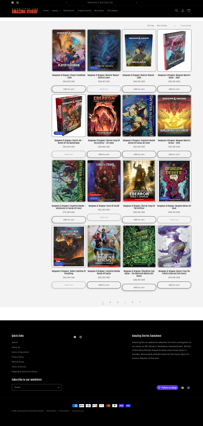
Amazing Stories (23, 411)
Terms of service (78, 411)
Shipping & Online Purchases (24, 371)
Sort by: (150, 25)
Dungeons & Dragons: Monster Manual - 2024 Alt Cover (104, 76)
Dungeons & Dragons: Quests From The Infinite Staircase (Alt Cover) (174, 272)
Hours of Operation (20, 352)
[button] (56, 10)
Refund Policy (18, 361)
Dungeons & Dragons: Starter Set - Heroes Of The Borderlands (69, 141)
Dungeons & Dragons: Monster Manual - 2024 (139, 76)
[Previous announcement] (67, 2)
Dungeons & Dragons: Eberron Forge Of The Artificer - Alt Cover (104, 141)
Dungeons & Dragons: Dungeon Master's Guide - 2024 (174, 76)
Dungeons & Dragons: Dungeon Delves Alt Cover (174, 207)
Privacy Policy (18, 357)
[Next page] (140, 302)
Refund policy (51, 411)
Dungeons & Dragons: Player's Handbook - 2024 (68, 76)
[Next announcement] (136, 2)
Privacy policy (64, 411)
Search (15, 342)
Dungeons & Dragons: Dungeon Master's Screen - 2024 (174, 141)
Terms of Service (19, 366)
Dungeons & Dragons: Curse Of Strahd (104, 206)
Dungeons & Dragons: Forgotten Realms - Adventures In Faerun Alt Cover (69, 207)
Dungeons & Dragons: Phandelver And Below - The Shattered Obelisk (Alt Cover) (139, 273)
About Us (16, 347)
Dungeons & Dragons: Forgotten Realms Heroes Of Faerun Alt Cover (139, 141)
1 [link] (102, 302)
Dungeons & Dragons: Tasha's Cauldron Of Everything (69, 272)
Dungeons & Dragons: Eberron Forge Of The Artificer (139, 207)
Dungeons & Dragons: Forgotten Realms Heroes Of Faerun (104, 272)
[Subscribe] (58, 387)
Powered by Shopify (37, 411)
